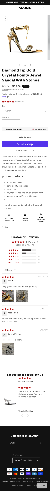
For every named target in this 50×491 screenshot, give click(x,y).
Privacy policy (28, 482)
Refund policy (15, 482)
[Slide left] (19, 65)
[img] (8, 277)
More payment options (25, 150)
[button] (5, 8)
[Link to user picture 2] (22, 296)
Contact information (33, 485)
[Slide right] (30, 65)
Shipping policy (18, 485)
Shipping (5, 90)
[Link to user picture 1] (8, 296)
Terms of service (42, 482)
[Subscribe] (40, 443)
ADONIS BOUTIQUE (24, 478)
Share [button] (7, 227)
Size (3, 106)
